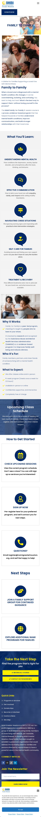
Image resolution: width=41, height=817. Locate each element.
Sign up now (20, 507)
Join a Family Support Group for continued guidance (20, 602)
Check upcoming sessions (20, 463)
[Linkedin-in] (15, 762)
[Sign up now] (20, 499)
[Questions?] (20, 542)
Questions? (20, 550)
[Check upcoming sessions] (20, 455)
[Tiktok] (11, 762)
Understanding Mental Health (20, 159)
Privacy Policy (12, 814)
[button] (38, 791)
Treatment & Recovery (20, 279)
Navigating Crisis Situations (20, 220)
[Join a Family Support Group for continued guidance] (20, 591)
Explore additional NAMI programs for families (20, 639)
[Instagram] (7, 762)
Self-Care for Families (20, 249)
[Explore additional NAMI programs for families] (20, 628)
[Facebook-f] (3, 762)
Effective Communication (20, 190)
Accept (20, 809)
